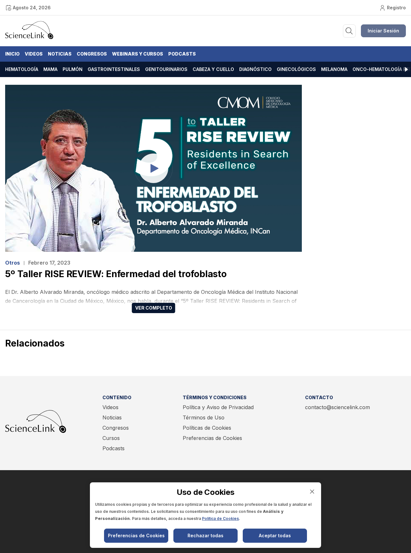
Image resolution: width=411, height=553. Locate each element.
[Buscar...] (349, 31)
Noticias (60, 54)
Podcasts (182, 54)
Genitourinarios (166, 69)
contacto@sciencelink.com (337, 407)
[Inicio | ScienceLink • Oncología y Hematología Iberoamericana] (29, 37)
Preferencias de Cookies (212, 438)
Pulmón (73, 69)
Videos (34, 54)
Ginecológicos (296, 69)
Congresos (92, 54)
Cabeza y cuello (213, 69)
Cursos (111, 438)
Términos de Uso (203, 417)
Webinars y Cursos (137, 54)
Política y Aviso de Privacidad (218, 407)
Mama (50, 69)
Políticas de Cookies (207, 428)
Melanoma (334, 69)
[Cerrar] (312, 491)
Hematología (21, 69)
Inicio (12, 54)
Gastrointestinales (114, 69)
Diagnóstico (255, 69)
